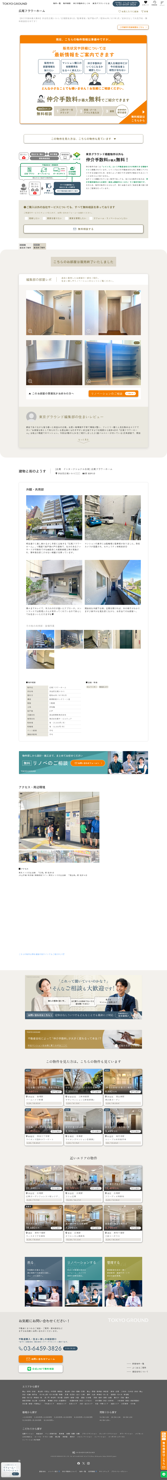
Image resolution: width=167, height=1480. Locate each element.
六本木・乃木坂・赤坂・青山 (132, 1391)
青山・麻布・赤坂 (28, 1391)
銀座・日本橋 (86, 1397)
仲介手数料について (69, 1471)
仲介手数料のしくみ (81, 3)
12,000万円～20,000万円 (31, 1420)
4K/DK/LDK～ (105, 1420)
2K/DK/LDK (116, 1417)
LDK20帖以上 (27, 1437)
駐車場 (61, 1434)
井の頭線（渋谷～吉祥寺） (105, 1401)
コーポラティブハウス (116, 1437)
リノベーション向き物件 (31, 1440)
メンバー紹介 (53, 1471)
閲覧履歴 (154, 5)
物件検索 (67, 3)
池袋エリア (115, 1404)
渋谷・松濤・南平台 (29, 1394)
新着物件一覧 (138, 1363)
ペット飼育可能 (51, 1434)
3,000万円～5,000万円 (43, 1417)
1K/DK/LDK (104, 1417)
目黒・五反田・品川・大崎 (75, 1394)
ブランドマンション (89, 1434)
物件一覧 (57, 3)
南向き (72, 1437)
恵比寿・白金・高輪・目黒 (75, 1391)
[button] (22, 820)
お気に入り (145, 5)
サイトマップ (104, 1471)
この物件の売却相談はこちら (132, 27)
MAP (77, 473)
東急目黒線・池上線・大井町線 (33, 1401)
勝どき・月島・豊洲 (121, 1397)
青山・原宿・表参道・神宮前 (97, 1391)
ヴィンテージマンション (108, 1434)
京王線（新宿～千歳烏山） (32, 1404)
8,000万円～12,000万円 (83, 1417)
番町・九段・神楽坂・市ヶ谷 (97, 1394)
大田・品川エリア (86, 1404)
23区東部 (124, 1404)
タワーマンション (126, 1434)
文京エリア (73, 1404)
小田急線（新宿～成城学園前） (128, 1401)
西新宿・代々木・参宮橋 (120, 1394)
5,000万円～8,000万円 (63, 1417)
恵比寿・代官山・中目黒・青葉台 (50, 1391)
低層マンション (28, 1434)
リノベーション (100, 1437)
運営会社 (42, 1471)
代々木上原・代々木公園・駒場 (51, 1394)
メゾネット (139, 1434)
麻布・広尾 (115, 1391)
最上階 (57, 1437)
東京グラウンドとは (101, 3)
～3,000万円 (27, 1417)
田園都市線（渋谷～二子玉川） (81, 1401)
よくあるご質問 (139, 1367)
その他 (132, 1404)
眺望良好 (39, 1434)
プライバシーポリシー (119, 1471)
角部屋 (65, 1437)
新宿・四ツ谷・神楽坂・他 (32, 1397)
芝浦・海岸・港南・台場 (103, 1397)
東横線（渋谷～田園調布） (57, 1401)
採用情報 (91, 1471)
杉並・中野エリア (101, 1404)
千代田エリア (49, 1404)
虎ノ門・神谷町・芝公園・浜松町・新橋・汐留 (62, 1397)
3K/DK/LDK (128, 1417)
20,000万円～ (49, 1420)
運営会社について (140, 1371)
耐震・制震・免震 (73, 1434)
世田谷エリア (62, 1404)
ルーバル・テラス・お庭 (44, 1437)
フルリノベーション (84, 1437)
